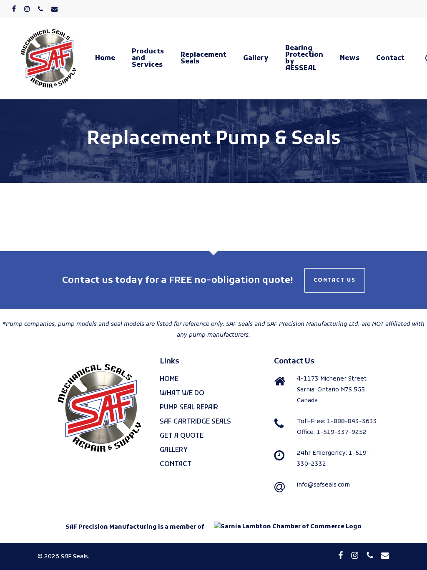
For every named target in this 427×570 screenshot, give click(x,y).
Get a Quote (181, 436)
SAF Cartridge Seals (195, 422)
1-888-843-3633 (352, 422)
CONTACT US (335, 280)
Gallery (174, 450)
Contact (176, 464)
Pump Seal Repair (189, 408)
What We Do (182, 393)
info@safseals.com (323, 485)
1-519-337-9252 (341, 432)
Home (169, 379)
